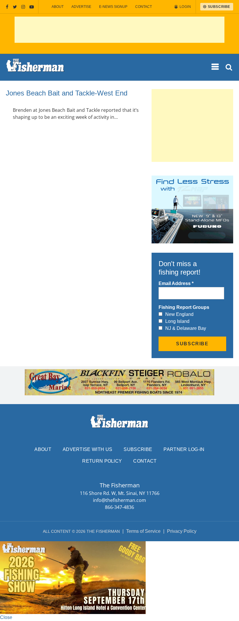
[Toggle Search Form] (229, 67)
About (58, 7)
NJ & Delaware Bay (185, 328)
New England (179, 314)
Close (6, 617)
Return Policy (102, 461)
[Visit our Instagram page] (23, 7)
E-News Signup (113, 7)
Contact (143, 7)
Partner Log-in (184, 449)
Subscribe (138, 449)
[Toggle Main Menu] (215, 67)
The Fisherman (35, 67)
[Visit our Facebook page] (7, 7)
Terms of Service (143, 531)
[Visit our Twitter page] (15, 7)
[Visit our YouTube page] (31, 7)
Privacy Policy (181, 531)
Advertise (81, 7)
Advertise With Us (87, 449)
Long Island (177, 321)
